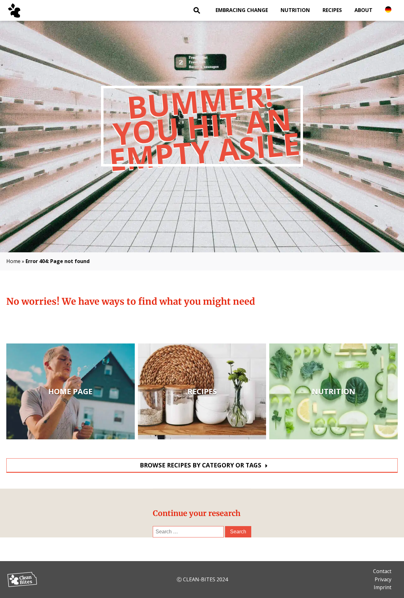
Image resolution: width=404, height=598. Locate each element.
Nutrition (295, 10)
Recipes (332, 10)
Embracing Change (242, 10)
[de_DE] (388, 9)
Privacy (383, 579)
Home (13, 261)
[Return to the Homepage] (22, 10)
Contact (382, 571)
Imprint (382, 587)
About (363, 10)
